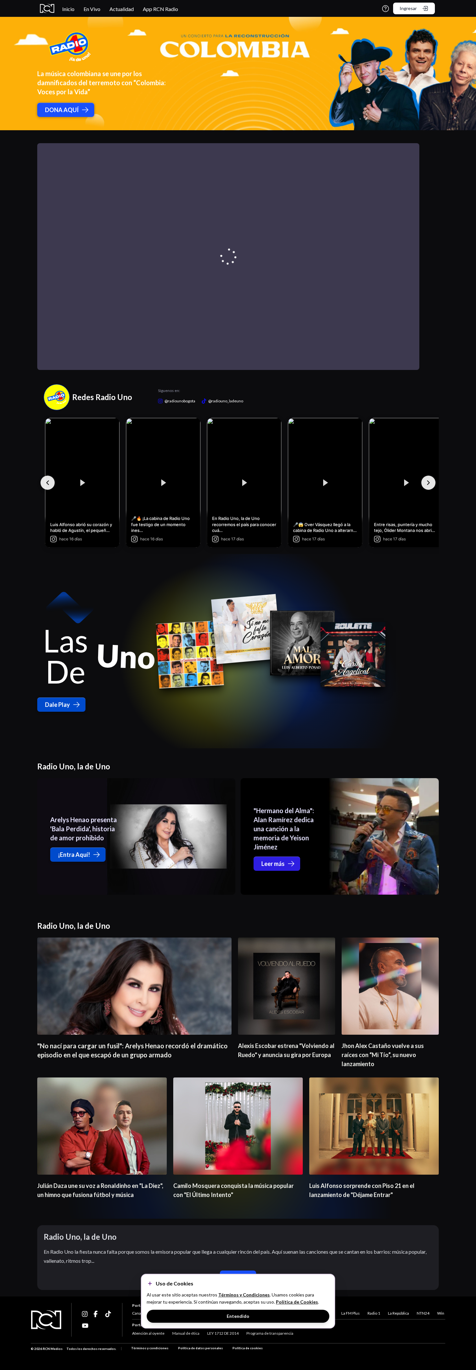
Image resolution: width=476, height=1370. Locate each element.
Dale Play (57, 704)
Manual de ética (185, 1333)
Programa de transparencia (269, 1333)
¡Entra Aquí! (74, 854)
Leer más (273, 863)
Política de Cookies (297, 1302)
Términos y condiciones (149, 1348)
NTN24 (423, 1313)
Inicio (68, 9)
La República (398, 1313)
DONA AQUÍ (62, 109)
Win (440, 1313)
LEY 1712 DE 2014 (223, 1333)
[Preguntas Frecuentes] (385, 8)
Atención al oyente (148, 1333)
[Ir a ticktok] (85, 1314)
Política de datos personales (200, 1348)
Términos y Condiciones (244, 1294)
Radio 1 (374, 1313)
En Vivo (92, 9)
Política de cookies (247, 1348)
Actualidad (121, 9)
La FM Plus (350, 1313)
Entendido (238, 1316)
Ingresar (408, 8)
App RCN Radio (160, 9)
